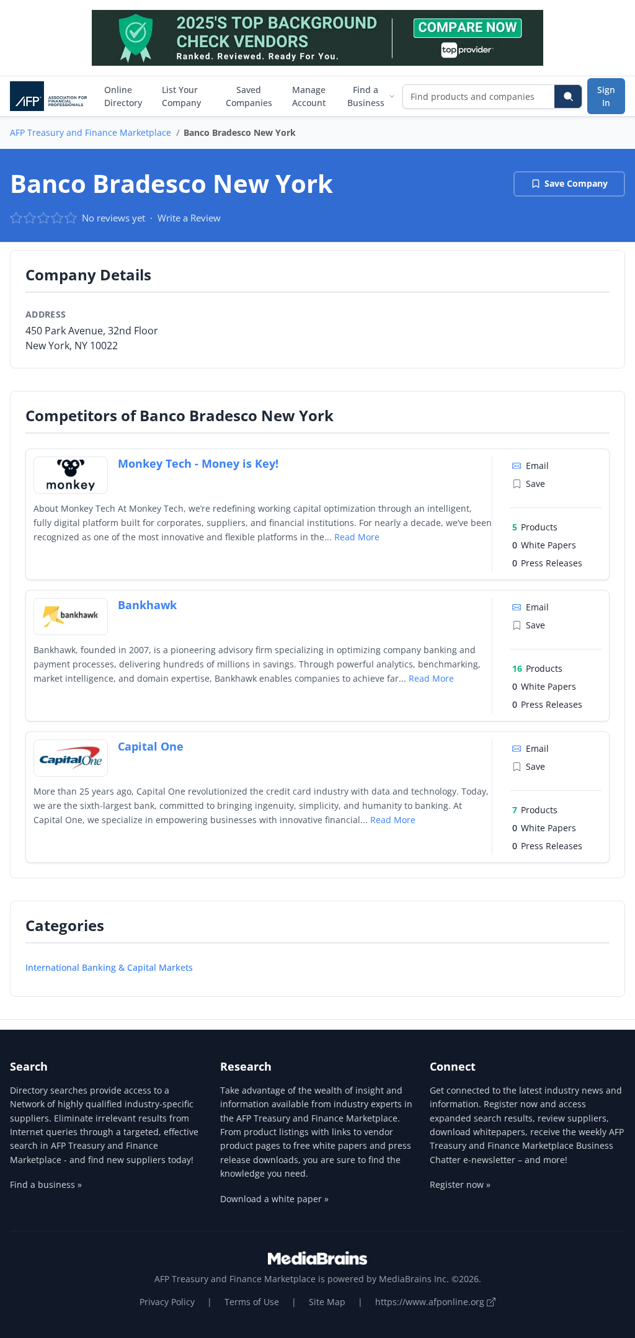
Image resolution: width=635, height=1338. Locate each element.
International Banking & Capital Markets (109, 967)
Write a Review (189, 218)
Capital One (151, 746)
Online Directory (123, 96)
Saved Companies (249, 96)
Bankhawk (147, 604)
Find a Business (365, 96)
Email (537, 465)
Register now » (460, 1184)
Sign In (606, 96)
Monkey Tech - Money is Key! (198, 463)
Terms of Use (251, 1302)
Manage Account (309, 96)
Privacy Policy (167, 1302)
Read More (357, 537)
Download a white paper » (274, 1199)
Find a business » (46, 1184)
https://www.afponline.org (431, 1302)
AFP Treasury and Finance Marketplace (90, 132)
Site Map (327, 1302)
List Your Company (181, 96)
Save (535, 483)
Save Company (576, 183)
